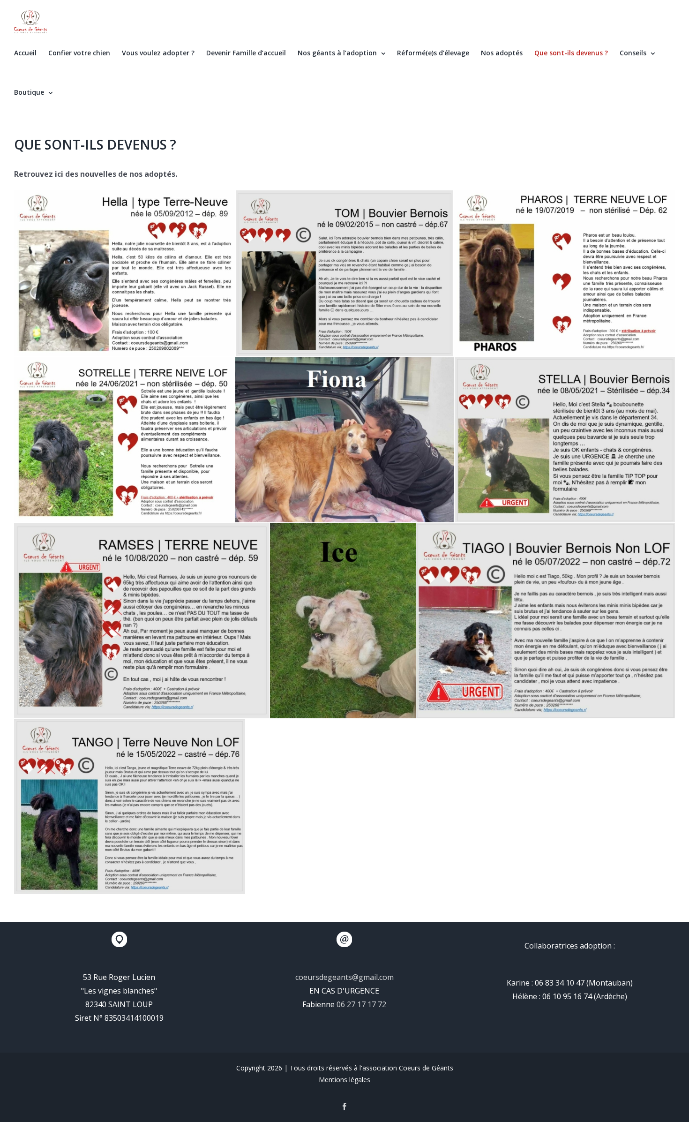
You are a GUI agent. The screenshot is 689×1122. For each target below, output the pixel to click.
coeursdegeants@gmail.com (344, 977)
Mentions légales (344, 1079)
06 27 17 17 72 (361, 1004)
